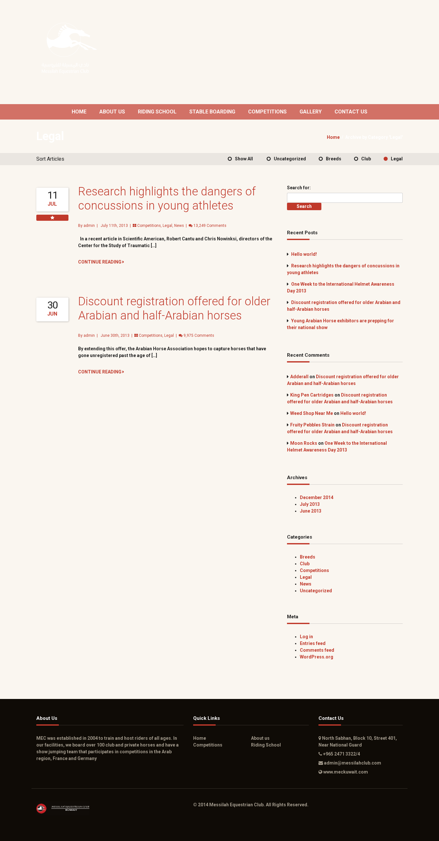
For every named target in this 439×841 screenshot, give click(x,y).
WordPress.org (316, 656)
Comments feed (317, 650)
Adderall (299, 376)
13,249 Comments (209, 225)
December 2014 (316, 497)
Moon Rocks (303, 443)
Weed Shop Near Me (311, 413)
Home (79, 112)
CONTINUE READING (100, 261)
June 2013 (310, 511)
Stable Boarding (212, 112)
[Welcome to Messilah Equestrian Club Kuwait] (70, 48)
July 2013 (310, 504)
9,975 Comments (199, 335)
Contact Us (351, 112)
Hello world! (304, 254)
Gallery (311, 112)
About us (112, 112)
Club (366, 158)
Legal (397, 158)
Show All (244, 158)
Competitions (267, 112)
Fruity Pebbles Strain (312, 424)
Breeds (333, 158)
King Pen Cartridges (312, 395)
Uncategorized (290, 158)
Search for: (299, 187)
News (179, 225)
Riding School (157, 112)
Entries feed (313, 643)
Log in (306, 636)
